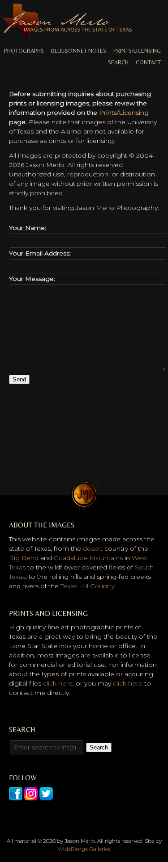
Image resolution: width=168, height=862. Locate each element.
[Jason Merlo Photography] (67, 35)
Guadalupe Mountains (88, 558)
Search (118, 62)
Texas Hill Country (87, 586)
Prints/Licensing (137, 50)
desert (93, 548)
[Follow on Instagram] (31, 795)
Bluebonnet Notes (78, 50)
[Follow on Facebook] (15, 795)
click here (58, 683)
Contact (148, 62)
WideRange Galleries (83, 848)
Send (19, 379)
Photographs (24, 50)
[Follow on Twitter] (46, 795)
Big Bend (24, 558)
